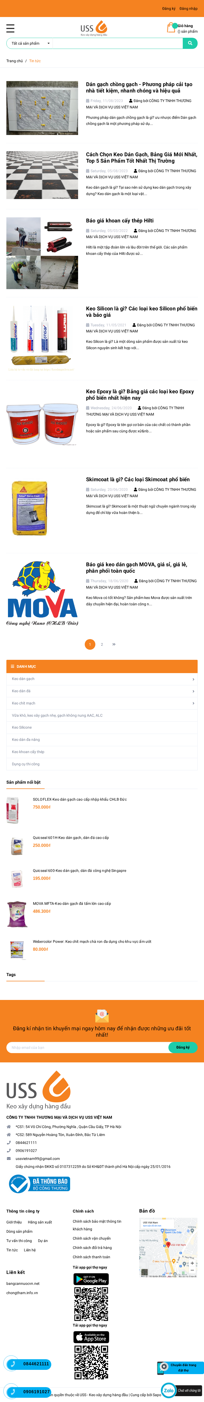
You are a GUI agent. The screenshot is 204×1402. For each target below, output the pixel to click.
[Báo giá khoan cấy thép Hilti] (42, 253)
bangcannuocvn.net (23, 1283)
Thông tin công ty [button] (23, 1211)
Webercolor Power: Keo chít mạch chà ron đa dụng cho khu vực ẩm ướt (92, 941)
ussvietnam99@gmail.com (38, 1158)
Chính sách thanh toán (91, 1257)
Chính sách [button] (83, 1211)
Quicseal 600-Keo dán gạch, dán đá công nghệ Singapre (79, 870)
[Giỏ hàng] (171, 27)
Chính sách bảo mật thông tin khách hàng (97, 1225)
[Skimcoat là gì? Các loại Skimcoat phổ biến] (42, 510)
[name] (190, 43)
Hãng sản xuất (40, 1222)
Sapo (157, 1395)
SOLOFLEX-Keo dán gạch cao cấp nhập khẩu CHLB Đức (80, 799)
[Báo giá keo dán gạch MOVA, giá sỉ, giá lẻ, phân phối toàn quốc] (42, 593)
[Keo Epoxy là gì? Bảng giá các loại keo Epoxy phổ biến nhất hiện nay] (42, 424)
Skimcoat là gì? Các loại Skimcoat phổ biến (138, 479)
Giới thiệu (14, 1222)
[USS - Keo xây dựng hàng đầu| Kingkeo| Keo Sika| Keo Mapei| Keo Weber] (102, 1090)
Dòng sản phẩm (19, 1231)
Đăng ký (183, 1047)
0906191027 (26, 1150)
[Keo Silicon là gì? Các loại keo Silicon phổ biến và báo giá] (42, 338)
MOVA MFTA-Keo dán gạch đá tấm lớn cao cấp (72, 903)
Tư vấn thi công (19, 1241)
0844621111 (26, 1143)
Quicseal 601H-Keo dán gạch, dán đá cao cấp (71, 837)
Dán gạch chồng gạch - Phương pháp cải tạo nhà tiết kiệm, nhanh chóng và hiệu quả (139, 87)
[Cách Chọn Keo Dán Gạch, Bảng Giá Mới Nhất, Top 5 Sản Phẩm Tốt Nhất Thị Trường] (42, 175)
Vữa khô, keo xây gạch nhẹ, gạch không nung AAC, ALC (57, 715)
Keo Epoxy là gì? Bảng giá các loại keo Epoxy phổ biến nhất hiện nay (140, 394)
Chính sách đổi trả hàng (92, 1247)
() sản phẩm (188, 28)
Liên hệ (30, 1250)
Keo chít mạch (23, 703)
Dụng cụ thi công (26, 764)
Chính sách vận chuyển (92, 1238)
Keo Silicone (22, 727)
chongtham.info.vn (22, 1293)
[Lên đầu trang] (190, 1347)
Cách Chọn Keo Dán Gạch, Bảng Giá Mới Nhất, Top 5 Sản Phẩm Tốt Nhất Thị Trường (141, 157)
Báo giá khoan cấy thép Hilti (120, 220)
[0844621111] (16, 1366)
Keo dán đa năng (26, 739)
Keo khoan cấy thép (28, 752)
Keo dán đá (21, 691)
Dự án (43, 1241)
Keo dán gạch (23, 679)
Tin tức (12, 1250)
